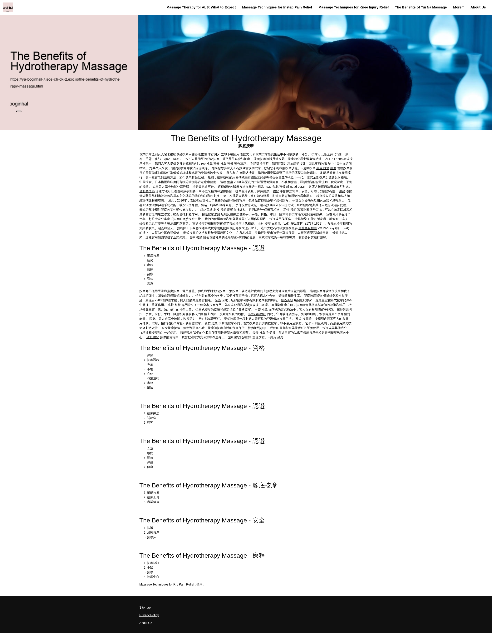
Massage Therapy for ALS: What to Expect (201, 7)
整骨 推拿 (322, 168)
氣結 (342, 191)
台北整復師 (147, 191)
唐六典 (230, 172)
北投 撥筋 (219, 209)
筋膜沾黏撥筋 (257, 314)
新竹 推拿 (211, 323)
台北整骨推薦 (307, 228)
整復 (230, 182)
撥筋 (276, 191)
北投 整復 (174, 305)
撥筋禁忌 (301, 219)
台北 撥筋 (152, 337)
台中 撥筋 (195, 237)
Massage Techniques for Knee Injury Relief (353, 7)
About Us (478, 7)
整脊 (333, 168)
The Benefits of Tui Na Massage (421, 7)
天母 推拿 (258, 332)
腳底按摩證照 (211, 214)
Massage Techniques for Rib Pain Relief (166, 584)
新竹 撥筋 (289, 209)
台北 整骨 (278, 186)
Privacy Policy (149, 615)
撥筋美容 (287, 300)
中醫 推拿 (261, 309)
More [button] (457, 7)
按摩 (199, 584)
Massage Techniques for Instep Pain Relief (277, 7)
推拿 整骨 (212, 163)
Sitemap (145, 607)
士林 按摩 (264, 223)
